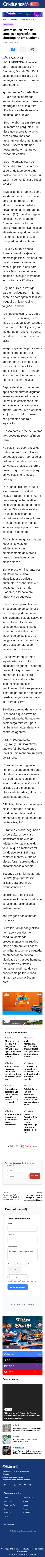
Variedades (14, 20)
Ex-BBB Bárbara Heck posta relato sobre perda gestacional (13, 1119)
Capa (6, 1498)
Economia (7, 1512)
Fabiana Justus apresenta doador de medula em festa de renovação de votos (13, 1072)
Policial (25, 1501)
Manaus (26, 1505)
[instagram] (15, 1484)
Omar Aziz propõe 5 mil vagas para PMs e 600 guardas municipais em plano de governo (27, 1452)
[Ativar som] (40, 1012)
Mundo (25, 1509)
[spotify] (30, 1484)
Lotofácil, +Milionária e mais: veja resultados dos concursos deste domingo (27, 1429)
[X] (10, 1484)
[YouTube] (25, 1484)
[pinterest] (20, 1484)
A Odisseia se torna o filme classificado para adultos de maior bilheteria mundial (32, 1072)
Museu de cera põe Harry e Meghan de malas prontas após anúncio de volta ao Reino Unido (13, 1049)
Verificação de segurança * (18, 1264)
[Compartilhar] (32, 50)
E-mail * (11, 1235)
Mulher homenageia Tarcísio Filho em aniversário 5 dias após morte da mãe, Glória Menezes (32, 1049)
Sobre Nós (13, 1554)
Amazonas (8, 1501)
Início (4, 20)
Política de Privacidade (27, 1554)
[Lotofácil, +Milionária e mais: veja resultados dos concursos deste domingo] (6, 1428)
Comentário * (13, 1246)
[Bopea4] (16, 4)
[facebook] (4, 1484)
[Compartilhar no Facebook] (13, 50)
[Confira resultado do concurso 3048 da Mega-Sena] (6, 1439)
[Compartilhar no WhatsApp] (22, 50)
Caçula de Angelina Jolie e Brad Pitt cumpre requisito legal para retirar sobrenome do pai (31, 1123)
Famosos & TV (9, 1505)
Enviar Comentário (17, 1287)
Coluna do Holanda (30, 1498)
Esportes (26, 1512)
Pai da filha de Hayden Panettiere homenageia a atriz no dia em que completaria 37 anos (31, 1097)
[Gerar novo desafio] (18, 1269)
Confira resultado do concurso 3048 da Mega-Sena (25, 1441)
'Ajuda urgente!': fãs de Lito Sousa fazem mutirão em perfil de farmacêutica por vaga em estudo (22, 1415)
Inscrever (34, 1175)
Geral (6, 1516)
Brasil (6, 1509)
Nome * (10, 1223)
